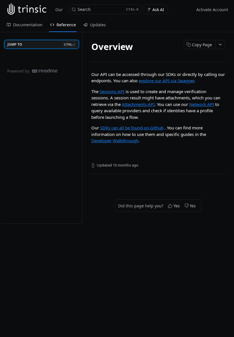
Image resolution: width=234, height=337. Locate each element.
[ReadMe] (45, 71)
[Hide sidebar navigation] (81, 127)
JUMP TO (40, 44)
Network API (201, 104)
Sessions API (112, 91)
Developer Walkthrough (114, 140)
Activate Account (212, 9)
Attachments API (138, 104)
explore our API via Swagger (166, 80)
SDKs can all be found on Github (132, 128)
